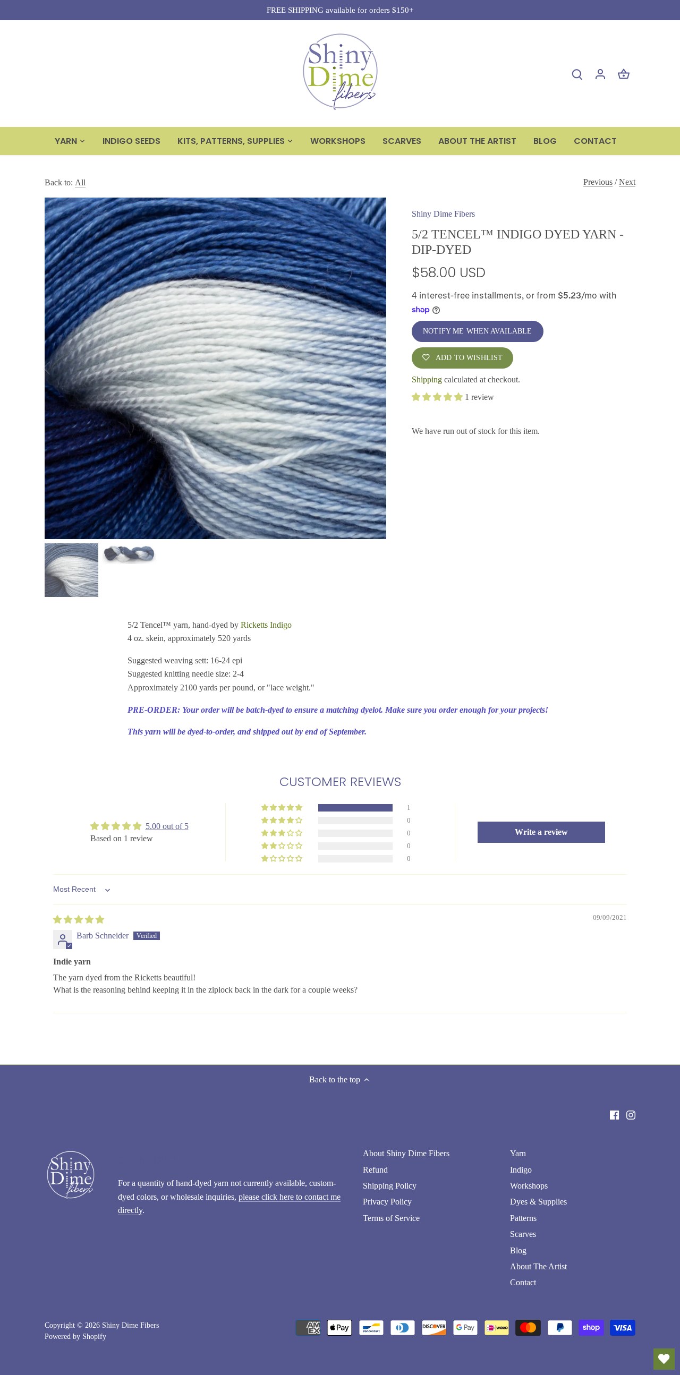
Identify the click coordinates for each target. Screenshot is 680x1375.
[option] (216, 368)
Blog (518, 1250)
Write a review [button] (541, 831)
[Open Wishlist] (664, 1359)
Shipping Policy (389, 1185)
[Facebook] (614, 1114)
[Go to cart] (623, 73)
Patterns (523, 1218)
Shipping (427, 379)
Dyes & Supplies (538, 1201)
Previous (598, 181)
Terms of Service (391, 1218)
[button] (438, 397)
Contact (523, 1282)
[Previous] (60, 368)
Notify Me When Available (477, 331)
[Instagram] (630, 1114)
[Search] (577, 73)
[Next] (370, 368)
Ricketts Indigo (266, 624)
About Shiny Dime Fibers (406, 1153)
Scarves (523, 1234)
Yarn (518, 1153)
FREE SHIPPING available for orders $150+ (340, 9)
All (80, 182)
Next (627, 181)
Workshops (529, 1185)
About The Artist (538, 1266)
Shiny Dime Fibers (443, 213)
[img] (78, 919)
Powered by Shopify (75, 1336)
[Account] (600, 73)
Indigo (521, 1169)
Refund (375, 1169)
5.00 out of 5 (167, 826)
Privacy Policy (387, 1201)
